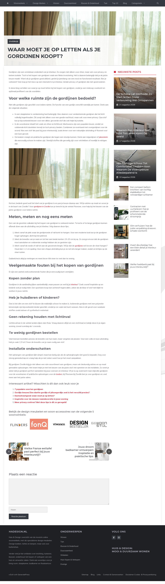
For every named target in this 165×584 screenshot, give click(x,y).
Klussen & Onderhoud (90, 3)
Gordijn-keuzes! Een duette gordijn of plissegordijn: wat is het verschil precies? (52, 392)
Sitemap (85, 574)
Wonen (56, 3)
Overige (13, 41)
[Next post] (109, 451)
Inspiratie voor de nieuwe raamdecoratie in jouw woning (41, 399)
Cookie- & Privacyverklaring (145, 574)
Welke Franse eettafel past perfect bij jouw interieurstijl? (38, 451)
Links (99, 574)
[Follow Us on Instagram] (119, 537)
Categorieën (137, 3)
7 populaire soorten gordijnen (29, 389)
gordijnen (79, 245)
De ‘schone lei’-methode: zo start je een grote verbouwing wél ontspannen (135, 97)
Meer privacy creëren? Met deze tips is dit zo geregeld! (41, 402)
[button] (157, 3)
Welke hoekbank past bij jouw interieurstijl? (142, 265)
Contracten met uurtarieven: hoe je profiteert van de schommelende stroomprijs (139, 211)
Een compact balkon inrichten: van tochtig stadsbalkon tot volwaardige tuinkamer (141, 191)
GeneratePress (24, 574)
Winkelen (64, 555)
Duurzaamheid (70, 3)
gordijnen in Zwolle (42, 206)
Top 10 (115, 3)
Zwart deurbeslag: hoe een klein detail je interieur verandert (143, 247)
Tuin (105, 3)
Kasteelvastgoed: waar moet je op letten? (35, 395)
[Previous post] (8, 451)
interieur (74, 284)
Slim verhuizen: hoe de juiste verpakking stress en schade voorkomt (143, 228)
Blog (125, 3)
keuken (59, 374)
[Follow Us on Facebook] (114, 537)
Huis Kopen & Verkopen (70, 560)
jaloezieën (103, 137)
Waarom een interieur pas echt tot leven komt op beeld (132, 133)
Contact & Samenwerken (113, 574)
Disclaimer (130, 574)
